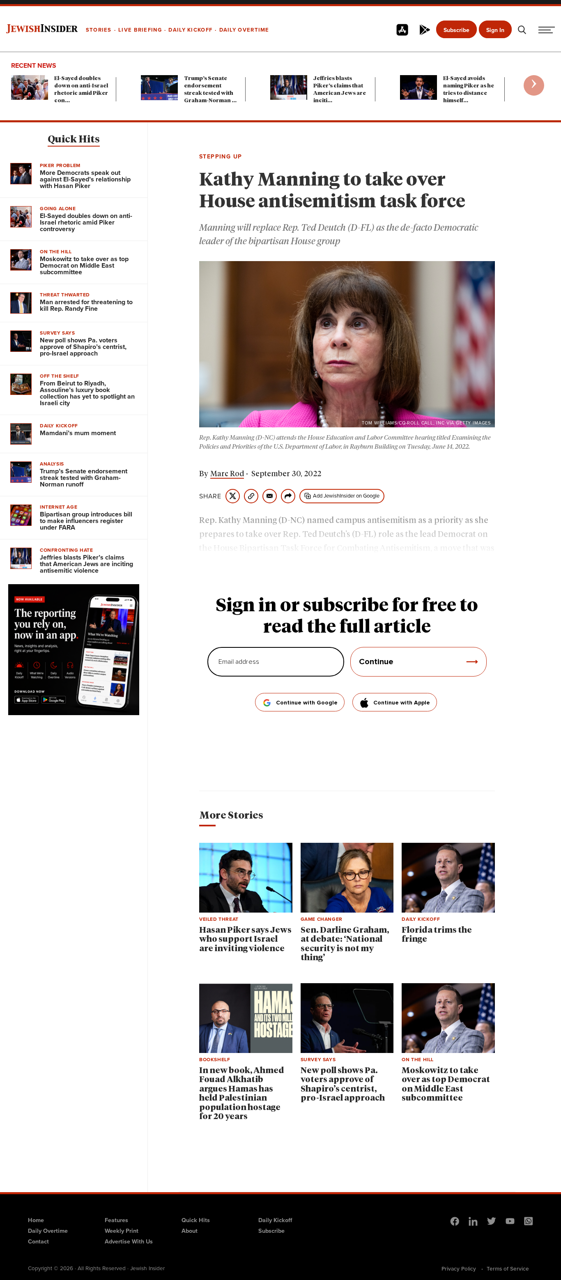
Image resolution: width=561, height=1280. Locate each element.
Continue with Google (307, 703)
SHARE (210, 496)
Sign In (495, 30)
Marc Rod (227, 474)
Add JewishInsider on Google (346, 495)
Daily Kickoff (275, 1220)
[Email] (269, 496)
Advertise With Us (129, 1241)
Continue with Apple (401, 703)
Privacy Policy (458, 1268)
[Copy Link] (251, 496)
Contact (38, 1241)
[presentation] (534, 85)
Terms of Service (508, 1268)
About (190, 1230)
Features (116, 1220)
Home (36, 1220)
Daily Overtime (48, 1230)
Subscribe (456, 30)
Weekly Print (121, 1230)
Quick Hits (74, 140)
